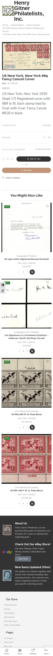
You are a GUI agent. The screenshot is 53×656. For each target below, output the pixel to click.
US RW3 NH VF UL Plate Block (26, 414)
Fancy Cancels (33, 25)
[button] (32, 272)
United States (17, 25)
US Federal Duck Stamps (26, 411)
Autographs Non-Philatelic (26, 332)
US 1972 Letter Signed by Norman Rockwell (26, 259)
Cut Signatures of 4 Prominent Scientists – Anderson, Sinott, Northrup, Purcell (26, 336)
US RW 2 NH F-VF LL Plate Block (26, 490)
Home (5, 25)
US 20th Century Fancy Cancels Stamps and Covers (23, 30)
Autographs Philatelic (26, 256)
